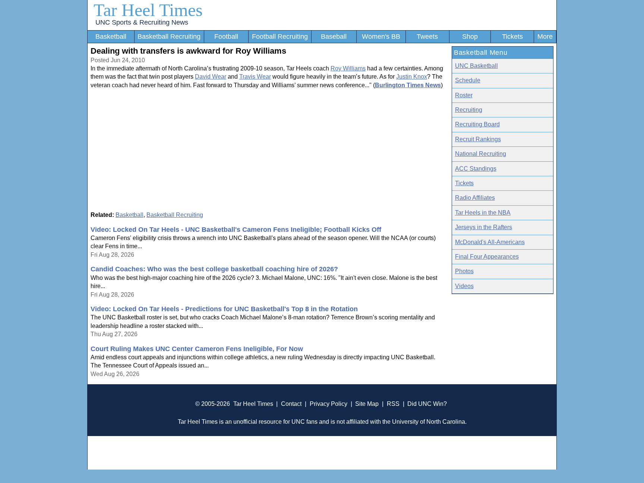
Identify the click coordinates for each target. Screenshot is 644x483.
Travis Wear (255, 76)
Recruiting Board (477, 124)
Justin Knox (411, 76)
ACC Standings (475, 168)
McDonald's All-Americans (490, 242)
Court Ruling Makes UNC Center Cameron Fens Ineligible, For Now (197, 349)
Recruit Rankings (478, 139)
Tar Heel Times (148, 10)
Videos (464, 286)
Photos (464, 271)
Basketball (110, 36)
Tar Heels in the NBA (483, 212)
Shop (470, 36)
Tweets (427, 36)
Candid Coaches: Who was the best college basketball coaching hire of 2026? (214, 269)
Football (226, 36)
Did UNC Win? (427, 404)
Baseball (334, 36)
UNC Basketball (476, 66)
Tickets (512, 36)
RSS (393, 404)
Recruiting (468, 110)
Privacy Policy (328, 404)
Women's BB (381, 36)
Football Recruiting (280, 36)
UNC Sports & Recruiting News (141, 22)
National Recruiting (480, 154)
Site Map (367, 404)
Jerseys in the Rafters (483, 227)
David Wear (210, 76)
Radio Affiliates (475, 198)
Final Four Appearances (487, 256)
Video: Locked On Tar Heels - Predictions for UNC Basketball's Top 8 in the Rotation (224, 309)
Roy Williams (348, 68)
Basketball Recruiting (169, 36)
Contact (291, 404)
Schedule (467, 80)
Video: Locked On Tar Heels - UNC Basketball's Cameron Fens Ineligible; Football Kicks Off (236, 229)
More (545, 36)
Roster (464, 95)
